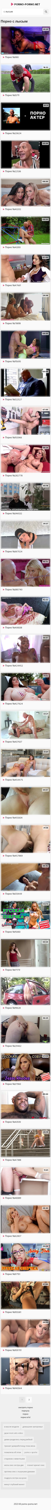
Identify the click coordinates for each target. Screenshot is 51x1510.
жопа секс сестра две (14, 1465)
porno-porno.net (27, 4)
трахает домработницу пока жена (19, 1446)
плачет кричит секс (35, 1465)
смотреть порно (25, 1407)
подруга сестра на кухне (15, 1478)
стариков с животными (14, 1458)
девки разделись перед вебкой (18, 1439)
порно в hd (25, 1417)
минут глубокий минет (14, 1484)
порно (25, 1414)
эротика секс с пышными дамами (19, 1471)
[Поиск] (46, 12)
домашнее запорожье (33, 1426)
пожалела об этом (12, 1452)
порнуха (25, 1410)
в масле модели (11, 1426)
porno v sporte (31, 1452)
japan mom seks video (13, 1433)
